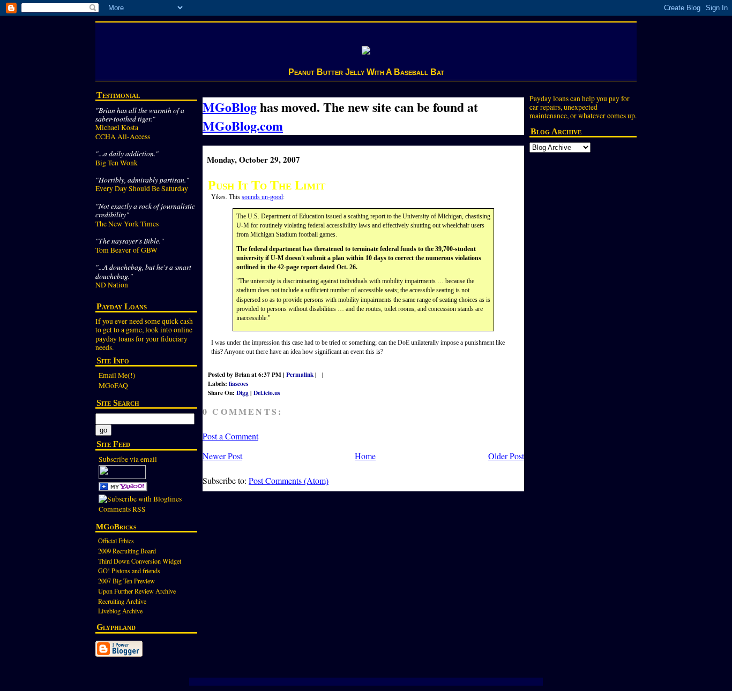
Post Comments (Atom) (288, 480)
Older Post (506, 455)
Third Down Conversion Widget (139, 561)
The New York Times (127, 224)
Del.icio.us (266, 392)
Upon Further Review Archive (137, 591)
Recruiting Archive (122, 601)
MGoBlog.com (243, 125)
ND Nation (111, 285)
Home (365, 455)
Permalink (299, 374)
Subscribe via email (128, 459)
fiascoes (238, 383)
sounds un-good (262, 197)
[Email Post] (330, 374)
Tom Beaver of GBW (126, 250)
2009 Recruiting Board (127, 550)
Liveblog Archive (120, 610)
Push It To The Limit (266, 185)
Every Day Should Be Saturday (141, 188)
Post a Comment (230, 436)
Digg (242, 392)
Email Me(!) (117, 375)
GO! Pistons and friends (129, 570)
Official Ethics (116, 540)
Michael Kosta (116, 127)
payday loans (114, 339)
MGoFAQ (113, 385)
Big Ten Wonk (116, 163)
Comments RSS (122, 509)
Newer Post (222, 455)
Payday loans (549, 98)
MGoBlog (230, 106)
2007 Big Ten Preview (126, 580)
